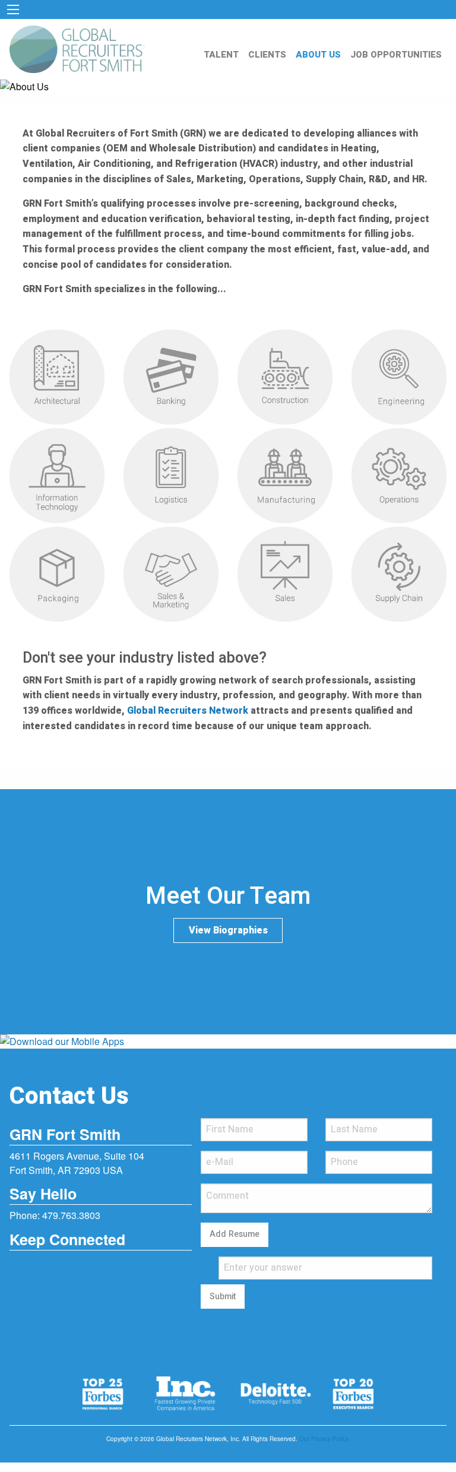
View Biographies (228, 930)
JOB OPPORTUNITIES (396, 54)
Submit (223, 1296)
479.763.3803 (71, 1215)
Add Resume (234, 1234)
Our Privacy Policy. (324, 1439)
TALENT (221, 54)
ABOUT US (318, 54)
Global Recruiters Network (187, 711)
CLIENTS (267, 54)
